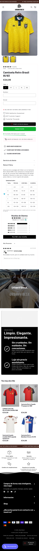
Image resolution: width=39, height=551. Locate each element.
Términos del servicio (32, 535)
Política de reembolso (8, 535)
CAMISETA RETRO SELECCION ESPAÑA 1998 (10, 409)
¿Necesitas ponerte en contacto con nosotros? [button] (18, 511)
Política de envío (10, 538)
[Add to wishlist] (17, 386)
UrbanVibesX (22, 530)
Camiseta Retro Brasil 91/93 (15, 68)
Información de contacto (22, 538)
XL (21, 87)
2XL (27, 87)
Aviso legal (31, 538)
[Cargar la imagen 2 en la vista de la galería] (13, 59)
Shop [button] (6, 504)
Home (4, 68)
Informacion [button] (9, 497)
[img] (7, 248)
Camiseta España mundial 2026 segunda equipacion (9, 436)
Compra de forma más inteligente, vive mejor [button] (17, 484)
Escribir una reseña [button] (19, 237)
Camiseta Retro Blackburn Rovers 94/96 (28, 436)
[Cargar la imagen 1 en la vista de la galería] (6, 59)
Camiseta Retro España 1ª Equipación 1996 (28, 405)
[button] (3, 7)
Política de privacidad (20, 535)
